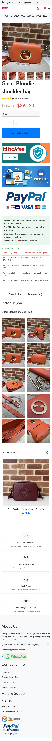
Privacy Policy (8, 682)
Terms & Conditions (10, 677)
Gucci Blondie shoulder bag (17, 312)
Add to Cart (22, 133)
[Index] (37, 8)
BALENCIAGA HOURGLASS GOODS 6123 (30, 16)
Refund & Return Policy (12, 711)
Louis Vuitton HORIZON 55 (25, 732)
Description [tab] (15, 294)
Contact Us (7, 701)
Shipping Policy (8, 706)
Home (9, 16)
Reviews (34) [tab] (35, 294)
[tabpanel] (26, 489)
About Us (6, 672)
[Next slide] (50, 453)
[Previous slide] (47, 453)
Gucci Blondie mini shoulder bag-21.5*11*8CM (26, 509)
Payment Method (9, 687)
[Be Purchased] (7, 732)
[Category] (49, 8)
